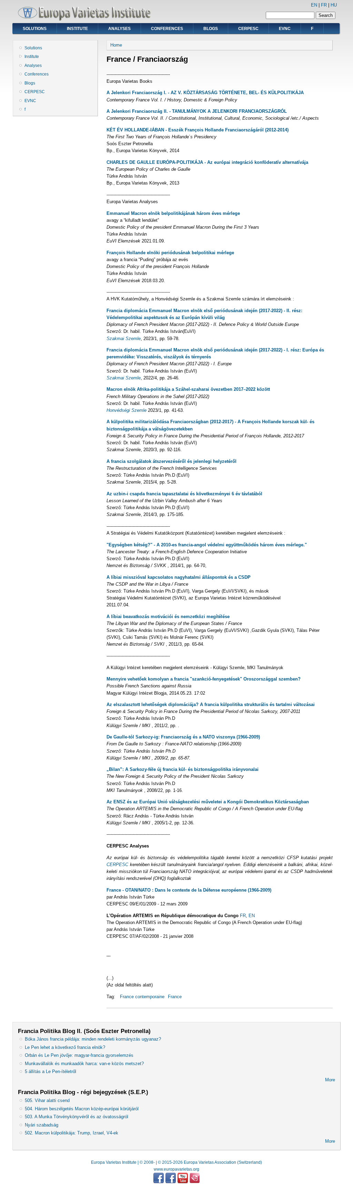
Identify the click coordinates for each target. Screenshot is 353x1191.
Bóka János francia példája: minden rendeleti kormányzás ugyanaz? (93, 1039)
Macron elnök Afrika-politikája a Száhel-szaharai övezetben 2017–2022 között (188, 389)
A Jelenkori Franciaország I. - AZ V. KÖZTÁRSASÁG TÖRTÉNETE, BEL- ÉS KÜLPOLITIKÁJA (205, 92)
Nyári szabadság (41, 1125)
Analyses (119, 28)
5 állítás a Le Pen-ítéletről (50, 1071)
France (175, 996)
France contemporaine (142, 996)
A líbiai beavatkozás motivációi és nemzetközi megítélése (168, 616)
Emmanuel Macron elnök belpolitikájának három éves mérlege (173, 213)
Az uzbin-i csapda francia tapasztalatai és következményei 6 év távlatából (184, 493)
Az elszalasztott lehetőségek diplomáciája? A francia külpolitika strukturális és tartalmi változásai (211, 704)
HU (334, 5)
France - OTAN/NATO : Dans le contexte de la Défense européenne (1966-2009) (189, 890)
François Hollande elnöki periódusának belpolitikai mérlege (170, 252)
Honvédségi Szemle (127, 410)
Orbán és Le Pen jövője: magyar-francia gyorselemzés (79, 1055)
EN (314, 5)
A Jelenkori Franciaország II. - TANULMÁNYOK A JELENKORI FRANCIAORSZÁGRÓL (197, 111)
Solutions (35, 28)
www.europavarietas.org (176, 1169)
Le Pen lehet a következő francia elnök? (65, 1047)
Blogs (210, 28)
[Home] (87, 19)
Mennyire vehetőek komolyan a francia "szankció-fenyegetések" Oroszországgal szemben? (204, 679)
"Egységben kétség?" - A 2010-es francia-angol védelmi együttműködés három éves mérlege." (207, 544)
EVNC (285, 28)
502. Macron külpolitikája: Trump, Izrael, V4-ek (71, 1132)
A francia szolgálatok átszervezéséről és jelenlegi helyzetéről (171, 461)
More (330, 1079)
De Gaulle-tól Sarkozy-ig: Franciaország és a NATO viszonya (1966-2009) (183, 737)
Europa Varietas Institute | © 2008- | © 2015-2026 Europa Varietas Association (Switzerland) (176, 1162)
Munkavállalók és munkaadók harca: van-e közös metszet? (84, 1063)
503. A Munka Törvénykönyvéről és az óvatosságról (76, 1116)
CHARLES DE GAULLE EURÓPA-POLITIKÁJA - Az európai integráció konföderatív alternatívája (207, 162)
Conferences (167, 28)
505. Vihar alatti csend (47, 1100)
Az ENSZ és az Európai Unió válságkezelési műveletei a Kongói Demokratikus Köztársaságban (208, 801)
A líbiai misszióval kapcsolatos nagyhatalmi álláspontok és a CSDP (179, 577)
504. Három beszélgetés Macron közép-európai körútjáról (82, 1108)
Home (116, 45)
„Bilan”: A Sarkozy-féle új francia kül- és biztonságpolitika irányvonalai (183, 769)
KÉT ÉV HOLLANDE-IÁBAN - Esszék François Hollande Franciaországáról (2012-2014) (198, 129)
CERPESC (248, 28)
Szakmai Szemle (124, 338)
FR (324, 5)
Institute (77, 28)
